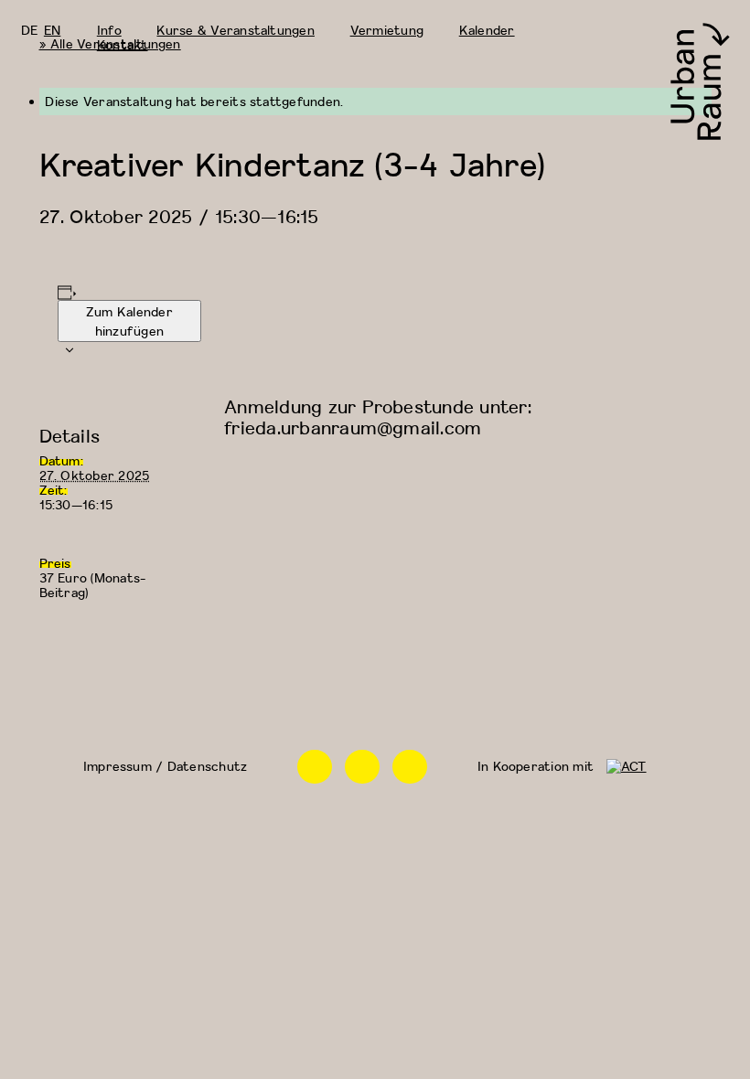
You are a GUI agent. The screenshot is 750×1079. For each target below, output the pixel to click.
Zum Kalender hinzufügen (129, 321)
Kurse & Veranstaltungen (235, 29)
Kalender (487, 29)
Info (109, 29)
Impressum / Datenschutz (165, 765)
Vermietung (386, 29)
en (52, 29)
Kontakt (122, 44)
